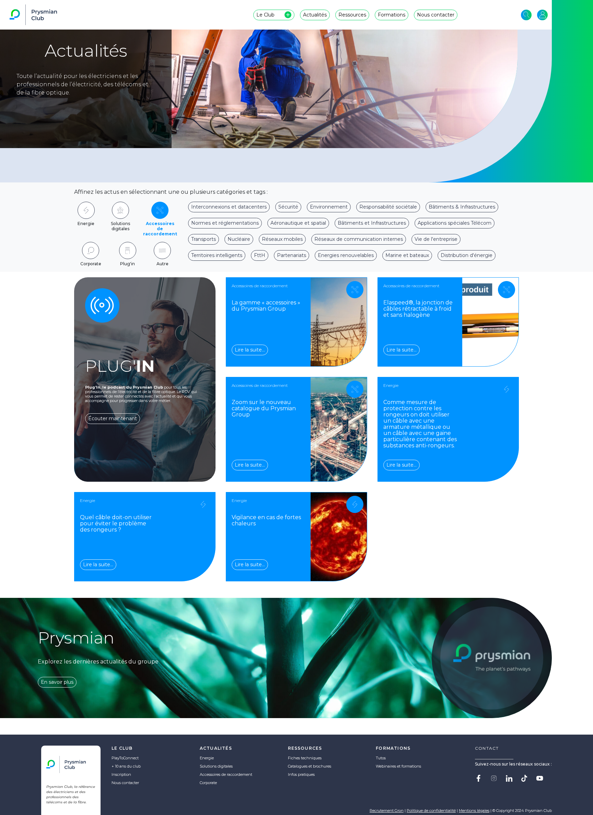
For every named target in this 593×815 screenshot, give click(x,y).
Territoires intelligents (216, 255)
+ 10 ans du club (126, 766)
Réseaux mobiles (282, 239)
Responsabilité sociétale (388, 207)
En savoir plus (57, 682)
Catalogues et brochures (309, 766)
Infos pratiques (301, 774)
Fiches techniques (305, 758)
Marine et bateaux (407, 255)
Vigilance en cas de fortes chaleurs (266, 520)
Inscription (121, 774)
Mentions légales (474, 810)
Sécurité (288, 207)
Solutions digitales (216, 766)
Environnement (329, 207)
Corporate (208, 782)
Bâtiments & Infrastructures (462, 207)
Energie (207, 758)
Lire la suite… (250, 350)
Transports (203, 239)
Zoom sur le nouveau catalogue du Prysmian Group (264, 408)
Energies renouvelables (346, 255)
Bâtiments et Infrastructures (372, 223)
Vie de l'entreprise (436, 239)
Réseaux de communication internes (358, 239)
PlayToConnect (125, 758)
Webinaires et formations (398, 766)
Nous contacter (125, 782)
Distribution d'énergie (466, 255)
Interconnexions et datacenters (229, 207)
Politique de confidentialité (431, 810)
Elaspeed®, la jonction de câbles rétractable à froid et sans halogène (418, 308)
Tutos (381, 758)
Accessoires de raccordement (226, 774)
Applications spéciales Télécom (454, 223)
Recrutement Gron (387, 810)
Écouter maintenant (112, 418)
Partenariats (291, 255)
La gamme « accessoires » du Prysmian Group (266, 305)
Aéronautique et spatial (298, 223)
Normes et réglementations (225, 223)
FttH (259, 255)
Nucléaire (239, 239)
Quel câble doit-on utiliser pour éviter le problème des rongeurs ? (116, 523)
